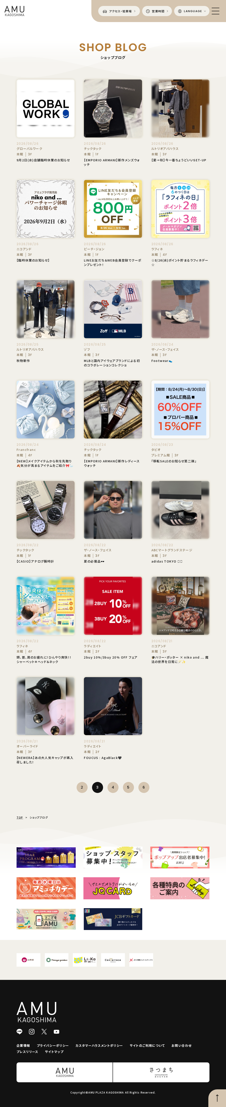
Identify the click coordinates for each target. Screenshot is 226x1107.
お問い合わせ (181, 1045)
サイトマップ (54, 1051)
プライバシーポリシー (53, 1045)
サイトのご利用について (147, 1045)
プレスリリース (27, 1051)
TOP (20, 817)
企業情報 (23, 1045)
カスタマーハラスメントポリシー (99, 1045)
